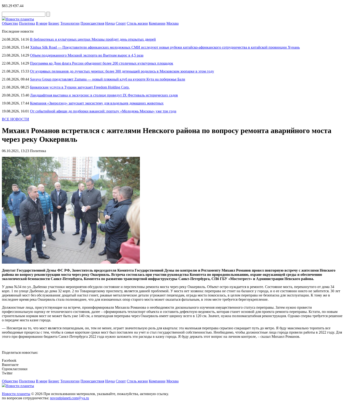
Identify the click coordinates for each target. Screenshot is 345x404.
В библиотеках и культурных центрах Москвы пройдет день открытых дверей (93, 39)
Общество (10, 23)
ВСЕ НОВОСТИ (15, 119)
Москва (172, 23)
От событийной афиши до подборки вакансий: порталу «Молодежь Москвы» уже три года (103, 111)
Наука (110, 23)
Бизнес (53, 23)
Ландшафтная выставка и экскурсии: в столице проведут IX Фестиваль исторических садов (104, 95)
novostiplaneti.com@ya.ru (69, 398)
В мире (41, 23)
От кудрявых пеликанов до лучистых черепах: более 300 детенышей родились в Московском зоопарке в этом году (122, 71)
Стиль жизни (137, 23)
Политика (27, 23)
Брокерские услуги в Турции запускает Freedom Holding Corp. (80, 87)
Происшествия (92, 23)
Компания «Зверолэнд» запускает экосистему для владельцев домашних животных (97, 103)
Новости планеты (16, 394)
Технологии (70, 23)
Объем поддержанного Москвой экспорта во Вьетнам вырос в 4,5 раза (86, 55)
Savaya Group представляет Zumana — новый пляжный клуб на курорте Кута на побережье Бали (107, 79)
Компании (157, 23)
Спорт (121, 23)
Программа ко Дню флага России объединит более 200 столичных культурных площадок (101, 63)
